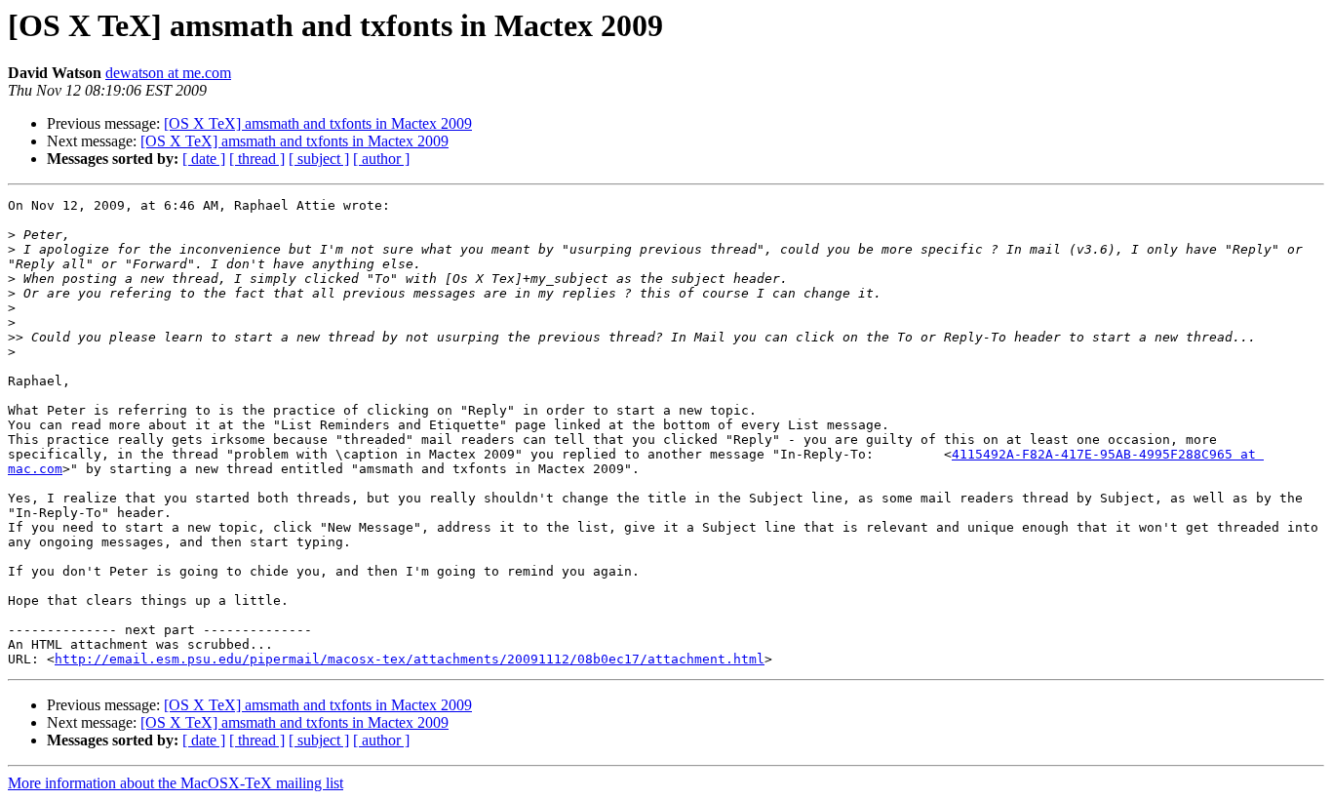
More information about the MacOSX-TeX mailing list (175, 783)
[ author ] (381, 158)
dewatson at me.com (168, 72)
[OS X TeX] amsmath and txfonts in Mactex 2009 (318, 123)
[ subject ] (319, 158)
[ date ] (203, 158)
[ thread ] (257, 158)
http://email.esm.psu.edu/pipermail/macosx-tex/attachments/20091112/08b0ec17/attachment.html (409, 659)
